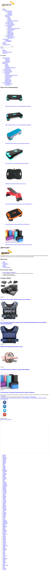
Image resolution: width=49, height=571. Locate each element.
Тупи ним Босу (34, 397)
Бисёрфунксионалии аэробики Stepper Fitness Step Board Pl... (17, 224)
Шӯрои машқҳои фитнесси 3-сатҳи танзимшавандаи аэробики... (18, 106)
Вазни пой (10, 26)
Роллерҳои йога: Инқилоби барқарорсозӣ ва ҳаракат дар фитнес (17, 392)
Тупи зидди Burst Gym (26, 397)
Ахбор (4, 42)
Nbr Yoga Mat (3, 397)
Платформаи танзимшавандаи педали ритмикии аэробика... (17, 143)
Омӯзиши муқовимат (42, 397)
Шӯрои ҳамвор (11, 33)
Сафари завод (8, 40)
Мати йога (10, 12)
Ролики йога (10, 14)
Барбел (9, 17)
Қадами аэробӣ (8, 15)
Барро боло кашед (11, 36)
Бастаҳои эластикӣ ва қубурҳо (14, 28)
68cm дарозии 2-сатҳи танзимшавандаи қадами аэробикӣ (17, 163)
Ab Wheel (10, 27)
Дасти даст (10, 31)
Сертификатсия (8, 41)
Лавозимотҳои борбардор (13, 20)
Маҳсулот (5, 9)
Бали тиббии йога (4, 398)
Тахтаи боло (10, 38)
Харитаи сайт (33, 396)
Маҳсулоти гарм (26, 396)
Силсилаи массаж (11, 29)
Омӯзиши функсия (9, 35)
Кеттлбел (9, 19)
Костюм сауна (10, 30)
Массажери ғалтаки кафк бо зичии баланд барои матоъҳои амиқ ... (18, 244)
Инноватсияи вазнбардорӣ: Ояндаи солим (11, 346)
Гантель (9, 18)
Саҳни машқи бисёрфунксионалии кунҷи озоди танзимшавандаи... (19, 203)
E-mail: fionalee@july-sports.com (9, 272)
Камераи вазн (10, 32)
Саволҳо (4, 43)
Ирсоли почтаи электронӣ (5, 419)
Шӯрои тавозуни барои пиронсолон (13, 397)
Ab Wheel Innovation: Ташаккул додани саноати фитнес (14, 369)
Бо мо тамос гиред (6, 44)
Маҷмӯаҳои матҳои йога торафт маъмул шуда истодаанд (15, 299)
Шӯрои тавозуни (11, 23)
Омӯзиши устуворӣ (9, 22)
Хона (4, 8)
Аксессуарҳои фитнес (9, 25)
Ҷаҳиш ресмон (11, 34)
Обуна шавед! (3, 395)
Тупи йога (10, 13)
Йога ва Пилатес (8, 11)
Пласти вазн (10, 21)
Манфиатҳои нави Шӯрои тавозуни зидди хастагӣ (15, 183)
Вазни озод (7, 16)
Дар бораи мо (5, 39)
